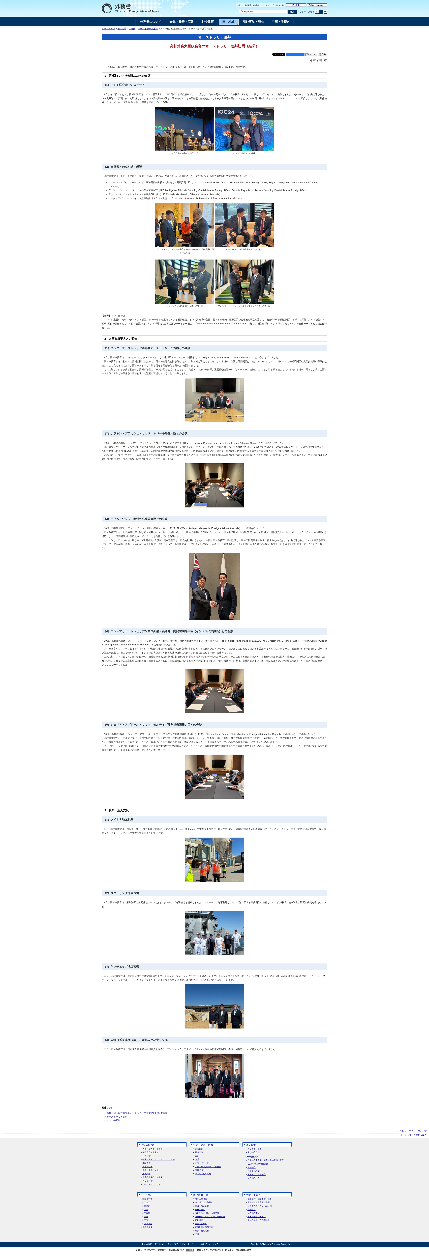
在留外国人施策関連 (204, 1227)
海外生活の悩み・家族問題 (207, 1213)
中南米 (147, 1213)
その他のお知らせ (203, 1174)
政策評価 (146, 1174)
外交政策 (251, 1144)
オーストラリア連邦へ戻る (413, 1135)
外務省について (149, 1144)
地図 (191, 1250)
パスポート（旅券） (204, 1202)
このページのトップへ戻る (413, 1131)
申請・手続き (253, 1194)
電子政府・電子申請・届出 (260, 1199)
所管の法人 (147, 1167)
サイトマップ (268, 5)
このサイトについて (151, 1184)
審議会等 (146, 1163)
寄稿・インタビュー (204, 1163)
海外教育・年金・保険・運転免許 (210, 1217)
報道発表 (199, 1152)
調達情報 (252, 1210)
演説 (197, 1159)
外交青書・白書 (255, 1149)
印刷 (324, 54)
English (295, 5)
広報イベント (201, 1170)
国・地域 (121, 28)
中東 (146, 1220)
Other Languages (317, 5)
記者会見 (199, 1149)
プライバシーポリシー (185, 1244)
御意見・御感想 (252, 5)
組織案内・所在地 (150, 1152)
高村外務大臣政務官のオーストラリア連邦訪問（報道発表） (138, 1113)
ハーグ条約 (200, 1210)
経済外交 (252, 1167)
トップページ (108, 28)
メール (313, 54)
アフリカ (148, 1224)
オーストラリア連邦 (148, 28)
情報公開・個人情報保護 (259, 1202)
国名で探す (147, 1227)
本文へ (240, 5)
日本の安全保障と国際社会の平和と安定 (266, 1160)
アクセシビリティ (163, 1244)
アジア (147, 1202)
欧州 (146, 1217)
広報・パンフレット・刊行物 (208, 1167)
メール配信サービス (257, 1217)
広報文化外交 (254, 1171)
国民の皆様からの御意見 (259, 1220)
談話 (197, 1156)
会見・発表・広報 (203, 1144)
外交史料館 (147, 1181)
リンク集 (280, 5)
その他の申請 (254, 1213)
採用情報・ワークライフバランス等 (158, 1159)
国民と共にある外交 (257, 1175)
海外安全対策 (201, 1199)
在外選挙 (199, 1220)
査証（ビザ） (201, 1224)
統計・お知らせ (202, 1231)
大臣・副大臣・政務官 (152, 1149)
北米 (146, 1210)
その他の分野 (254, 1178)
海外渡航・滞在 (202, 1194)
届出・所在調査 (202, 1206)
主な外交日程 (254, 1152)
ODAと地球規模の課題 (258, 1164)
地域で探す (147, 1199)
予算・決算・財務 (150, 1170)
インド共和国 (113, 1120)
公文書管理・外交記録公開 (260, 1206)
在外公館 (146, 1156)
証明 (197, 1234)
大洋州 (132, 28)
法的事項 (147, 1244)
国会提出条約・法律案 (152, 1177)
